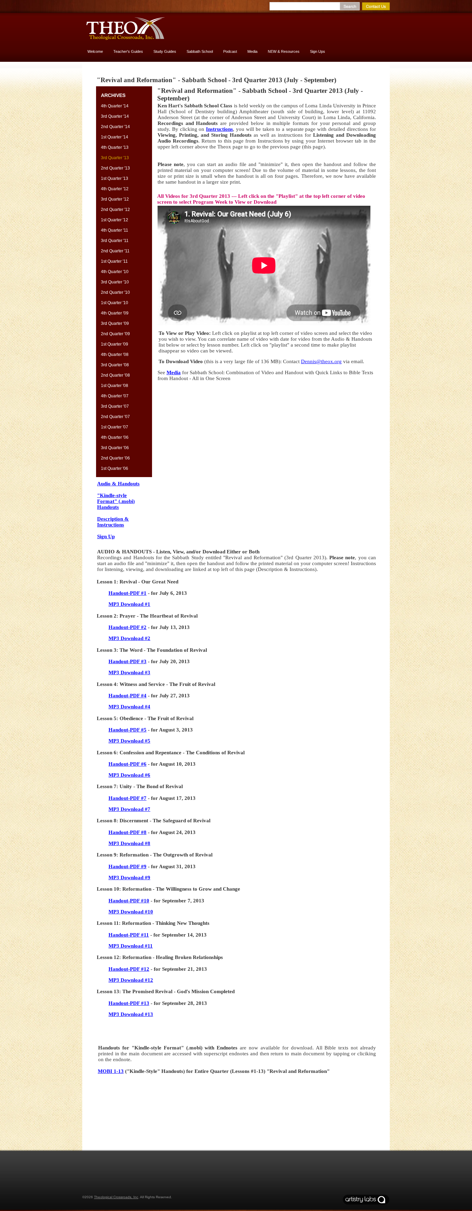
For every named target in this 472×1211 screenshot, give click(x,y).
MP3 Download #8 (129, 843)
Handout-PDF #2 (127, 627)
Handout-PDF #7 (127, 798)
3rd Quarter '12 (115, 199)
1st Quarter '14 (114, 137)
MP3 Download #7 (129, 809)
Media (252, 51)
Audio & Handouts (118, 483)
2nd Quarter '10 (115, 292)
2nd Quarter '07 (115, 416)
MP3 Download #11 (130, 946)
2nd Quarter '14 (115, 126)
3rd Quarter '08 (115, 364)
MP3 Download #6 (129, 775)
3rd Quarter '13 (115, 157)
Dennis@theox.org (321, 361)
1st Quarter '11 (114, 261)
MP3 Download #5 (129, 741)
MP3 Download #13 (130, 1014)
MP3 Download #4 (129, 706)
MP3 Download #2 (129, 638)
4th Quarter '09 (115, 313)
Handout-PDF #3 (127, 661)
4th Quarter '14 (115, 106)
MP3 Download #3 (129, 672)
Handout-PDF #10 (128, 900)
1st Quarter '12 (114, 219)
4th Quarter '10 (115, 271)
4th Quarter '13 (115, 147)
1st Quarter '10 (114, 302)
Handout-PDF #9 (127, 866)
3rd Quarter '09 (115, 323)
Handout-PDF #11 (128, 935)
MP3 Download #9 (129, 877)
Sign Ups (317, 51)
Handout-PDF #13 (128, 1003)
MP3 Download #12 (130, 980)
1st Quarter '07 (114, 427)
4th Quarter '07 (115, 396)
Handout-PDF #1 (127, 593)
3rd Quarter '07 (115, 406)
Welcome (95, 51)
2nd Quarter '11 (115, 251)
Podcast (230, 51)
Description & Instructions (113, 521)
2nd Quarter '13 (115, 168)
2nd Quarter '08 (115, 375)
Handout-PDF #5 (127, 730)
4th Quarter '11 (114, 230)
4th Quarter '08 (115, 354)
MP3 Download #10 (130, 911)
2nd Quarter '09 (115, 333)
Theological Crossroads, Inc (116, 1197)
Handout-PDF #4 (127, 695)
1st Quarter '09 (114, 344)
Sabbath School (200, 51)
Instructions (219, 129)
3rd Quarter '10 (115, 282)
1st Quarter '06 (114, 468)
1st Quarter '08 (114, 385)
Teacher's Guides (128, 51)
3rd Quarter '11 (115, 240)
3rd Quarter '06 (115, 447)
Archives (113, 95)
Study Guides (164, 51)
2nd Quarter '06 (115, 458)
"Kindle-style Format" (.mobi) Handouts (116, 501)
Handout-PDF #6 (127, 764)
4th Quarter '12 (115, 188)
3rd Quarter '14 (115, 116)
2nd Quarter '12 (115, 209)
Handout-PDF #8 (127, 832)
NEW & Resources (284, 51)
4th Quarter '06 (115, 437)
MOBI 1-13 (111, 1071)
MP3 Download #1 (129, 604)
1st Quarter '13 (114, 178)
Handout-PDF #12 (128, 969)
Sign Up (106, 536)
